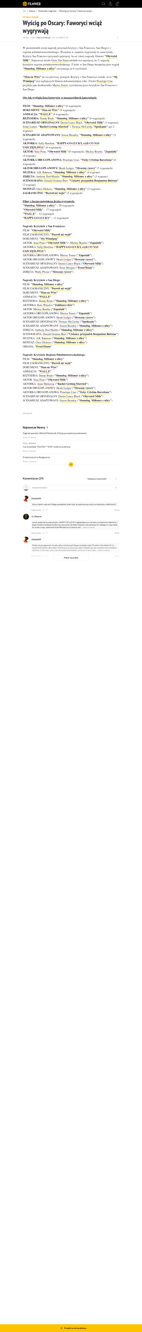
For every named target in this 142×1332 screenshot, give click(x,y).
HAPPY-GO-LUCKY (36, 218)
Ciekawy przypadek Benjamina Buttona (93, 180)
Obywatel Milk (94, 122)
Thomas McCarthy (82, 126)
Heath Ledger (66, 168)
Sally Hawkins (46, 143)
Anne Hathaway (45, 384)
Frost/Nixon (85, 268)
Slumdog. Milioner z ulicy (39, 69)
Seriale (32, 443)
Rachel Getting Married (54, 127)
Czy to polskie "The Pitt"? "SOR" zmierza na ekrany (46, 446)
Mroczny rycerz (85, 168)
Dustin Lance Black (71, 122)
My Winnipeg (49, 239)
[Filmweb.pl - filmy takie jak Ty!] (31, 3)
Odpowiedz (36, 510)
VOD (25, 443)
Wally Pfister (42, 272)
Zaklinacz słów (63, 305)
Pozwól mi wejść (55, 193)
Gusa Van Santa (60, 60)
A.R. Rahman (44, 172)
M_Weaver (36, 516)
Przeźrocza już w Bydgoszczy (36, 457)
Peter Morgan (67, 267)
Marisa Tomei (60, 85)
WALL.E (45, 114)
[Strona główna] (24, 10)
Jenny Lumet (30, 126)
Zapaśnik (110, 151)
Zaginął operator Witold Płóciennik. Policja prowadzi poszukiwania (54, 433)
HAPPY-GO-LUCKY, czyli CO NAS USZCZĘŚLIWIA (61, 145)
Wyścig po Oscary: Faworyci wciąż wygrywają (76, 11)
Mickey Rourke (94, 151)
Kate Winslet (44, 305)
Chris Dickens (44, 189)
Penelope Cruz (105, 81)
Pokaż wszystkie (71, 557)
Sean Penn (40, 151)
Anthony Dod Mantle (47, 176)
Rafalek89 (36, 498)
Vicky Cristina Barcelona (96, 160)
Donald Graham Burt (56, 180)
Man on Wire (32, 77)
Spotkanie (100, 127)
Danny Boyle (47, 118)
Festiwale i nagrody (47, 11)
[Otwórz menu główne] (117, 4)
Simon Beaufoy (69, 135)
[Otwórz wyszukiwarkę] (104, 4)
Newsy (32, 11)
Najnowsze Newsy (34, 427)
